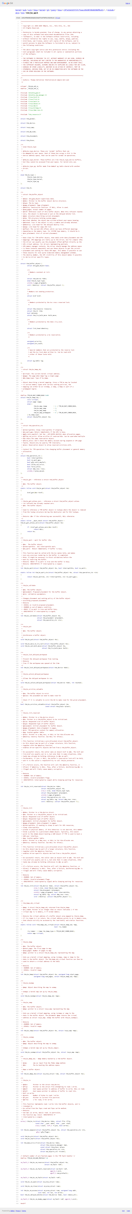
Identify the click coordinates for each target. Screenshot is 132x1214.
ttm (22, 13)
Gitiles (12, 1211)
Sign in (128, 3)
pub (24, 10)
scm (30, 10)
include (110, 10)
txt (123, 1211)
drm (17, 13)
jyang (53, 10)
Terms (24, 1211)
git (48, 10)
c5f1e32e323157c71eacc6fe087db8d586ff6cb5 (83, 10)
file (57, 18)
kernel (18, 10)
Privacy (18, 1211)
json (128, 1211)
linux (36, 10)
